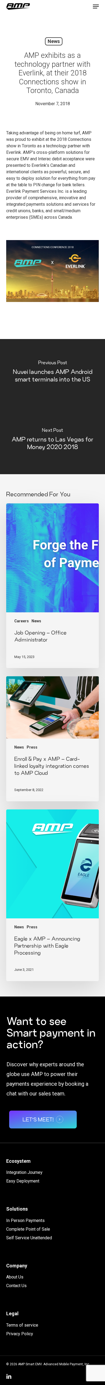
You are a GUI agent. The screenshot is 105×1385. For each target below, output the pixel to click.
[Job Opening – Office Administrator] (52, 585)
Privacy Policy (19, 1333)
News (54, 41)
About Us (14, 1277)
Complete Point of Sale (28, 1229)
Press (32, 747)
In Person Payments (25, 1220)
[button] (96, 6)
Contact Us (16, 1285)
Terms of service (22, 1325)
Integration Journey (24, 1172)
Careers (21, 621)
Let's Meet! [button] (38, 1119)
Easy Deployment (22, 1181)
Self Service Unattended (29, 1237)
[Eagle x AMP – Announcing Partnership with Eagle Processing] (52, 895)
